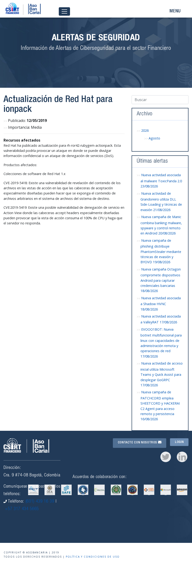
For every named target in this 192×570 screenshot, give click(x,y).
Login (179, 442)
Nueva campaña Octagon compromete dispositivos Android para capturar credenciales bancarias (160, 280)
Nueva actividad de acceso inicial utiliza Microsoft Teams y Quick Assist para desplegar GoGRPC (161, 374)
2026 (145, 130)
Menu (175, 11)
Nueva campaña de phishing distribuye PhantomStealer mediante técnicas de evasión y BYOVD (160, 251)
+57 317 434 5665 (22, 509)
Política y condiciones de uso (93, 556)
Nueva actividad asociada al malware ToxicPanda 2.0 (161, 180)
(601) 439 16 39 (40, 501)
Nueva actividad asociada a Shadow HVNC (160, 303)
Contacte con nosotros (138, 442)
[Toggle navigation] (64, 11)
